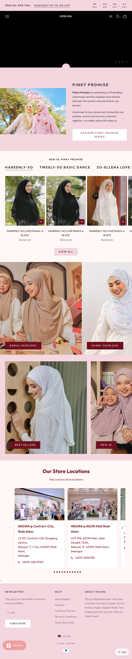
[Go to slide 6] (64, 572)
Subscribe (18, 623)
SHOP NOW (114, 53)
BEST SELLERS (25, 444)
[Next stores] (122, 528)
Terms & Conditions (66, 616)
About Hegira (62, 599)
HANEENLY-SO (19, 167)
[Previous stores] (10, 528)
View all (66, 251)
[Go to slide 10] (75, 572)
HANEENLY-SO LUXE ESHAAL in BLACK (25, 233)
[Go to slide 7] (67, 572)
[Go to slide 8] (70, 572)
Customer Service (65, 610)
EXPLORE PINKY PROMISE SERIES (100, 134)
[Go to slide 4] (59, 572)
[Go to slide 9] (72, 572)
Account (59, 604)
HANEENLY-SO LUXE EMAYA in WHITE (107, 233)
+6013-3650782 (85, 558)
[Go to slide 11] (77, 572)
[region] (66, 39)
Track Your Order (65, 622)
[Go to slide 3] (57, 572)
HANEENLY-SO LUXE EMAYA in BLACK (66, 233)
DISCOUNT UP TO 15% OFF (52, 5)
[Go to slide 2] (54, 572)
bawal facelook (23, 345)
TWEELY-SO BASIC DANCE (65, 167)
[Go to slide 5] (62, 572)
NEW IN (106, 444)
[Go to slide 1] (52, 572)
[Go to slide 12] (80, 572)
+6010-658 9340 (32, 562)
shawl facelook (105, 345)
